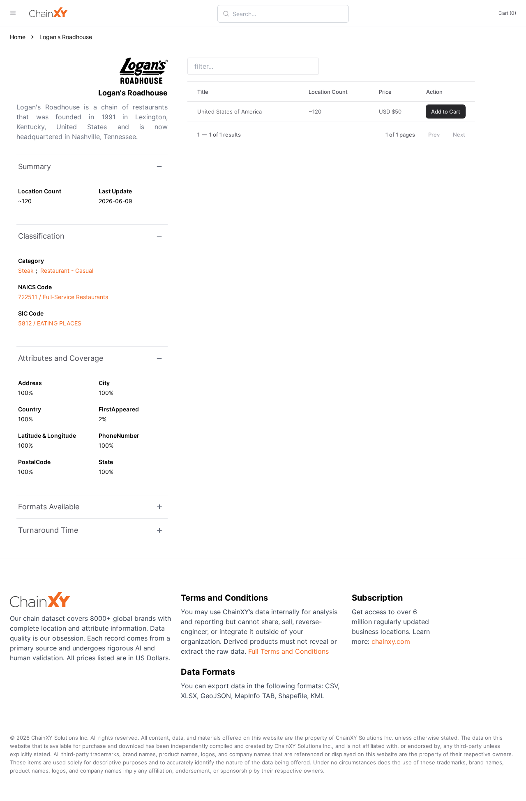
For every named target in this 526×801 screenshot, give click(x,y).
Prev (434, 134)
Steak (26, 270)
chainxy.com (390, 641)
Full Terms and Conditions (288, 651)
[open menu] (13, 13)
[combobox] (288, 13)
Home (17, 36)
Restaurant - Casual (66, 270)
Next (459, 134)
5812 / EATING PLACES (49, 323)
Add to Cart (445, 111)
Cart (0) (507, 13)
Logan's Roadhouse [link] (65, 36)
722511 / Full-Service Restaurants (63, 296)
